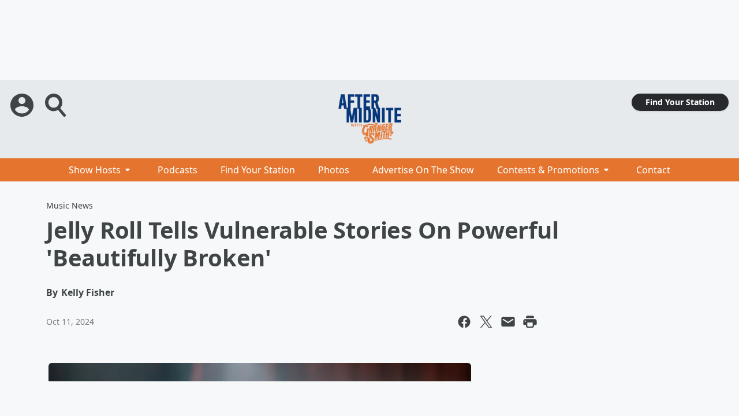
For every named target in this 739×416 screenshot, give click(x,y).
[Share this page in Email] (508, 322)
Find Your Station (680, 101)
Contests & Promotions (548, 170)
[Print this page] (530, 322)
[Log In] (23, 105)
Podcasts (177, 170)
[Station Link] (369, 119)
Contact (653, 170)
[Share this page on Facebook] (464, 322)
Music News (69, 205)
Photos (333, 170)
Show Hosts (95, 170)
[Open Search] (56, 105)
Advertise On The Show (423, 170)
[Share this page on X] (486, 322)
